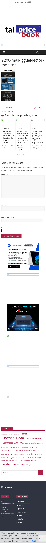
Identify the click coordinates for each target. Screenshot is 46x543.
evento (18, 442)
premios (30, 454)
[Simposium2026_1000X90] (23, 45)
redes (18, 458)
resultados (23, 458)
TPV (18, 465)
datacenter (37, 438)
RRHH (34, 458)
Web (3, 228)
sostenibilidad (18, 460)
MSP (17, 451)
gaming (9, 447)
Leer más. (25, 541)
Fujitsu (3, 447)
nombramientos (27, 450)
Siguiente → (38, 107)
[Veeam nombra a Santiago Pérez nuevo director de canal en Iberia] (8, 120)
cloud (26, 438)
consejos (30, 438)
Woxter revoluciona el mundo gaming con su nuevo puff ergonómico (37, 135)
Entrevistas (20, 505)
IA (22, 447)
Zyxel (30, 465)
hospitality (16, 447)
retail (29, 457)
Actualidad (20, 502)
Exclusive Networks (28, 443)
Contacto (19, 519)
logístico (26, 447)
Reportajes (20, 509)
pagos (3, 454)
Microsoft (5, 451)
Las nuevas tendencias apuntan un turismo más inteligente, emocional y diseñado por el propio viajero (23, 139)
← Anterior (7, 107)
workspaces (24, 465)
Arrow (20, 434)
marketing (32, 447)
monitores (12, 451)
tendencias (9, 464)
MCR (37, 447)
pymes (13, 457)
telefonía (27, 460)
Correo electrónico (8, 217)
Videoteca (19, 515)
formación (38, 443)
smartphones (5, 460)
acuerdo (4, 434)
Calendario (20, 522)
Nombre (5, 205)
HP (20, 447)
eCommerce (7, 442)
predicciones (20, 454)
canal (24, 433)
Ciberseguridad (12, 438)
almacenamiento (12, 434)
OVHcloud (38, 451)
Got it (34, 541)
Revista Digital (21, 512)
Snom (11, 460)
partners (10, 454)
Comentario (6, 174)
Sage (39, 458)
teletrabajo (33, 460)
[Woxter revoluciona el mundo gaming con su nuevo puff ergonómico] (38, 120)
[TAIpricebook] (6, 487)
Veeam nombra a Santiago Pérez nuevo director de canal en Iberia (8, 135)
